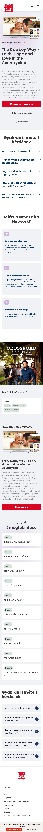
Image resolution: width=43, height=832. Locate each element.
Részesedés (23, 122)
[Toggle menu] (37, 5)
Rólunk (6, 808)
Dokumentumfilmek (19, 405)
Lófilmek (7, 405)
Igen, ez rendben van (14, 830)
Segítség (7, 798)
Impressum (8, 805)
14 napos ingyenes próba (21, 104)
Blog (5, 794)
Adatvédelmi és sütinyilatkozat (17, 815)
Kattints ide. (21, 826)
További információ (23, 113)
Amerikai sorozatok (11, 410)
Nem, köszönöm (31, 830)
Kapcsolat (8, 812)
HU (32, 6)
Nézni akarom (21, 507)
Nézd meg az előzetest (12, 42)
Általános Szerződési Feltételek (17, 801)
